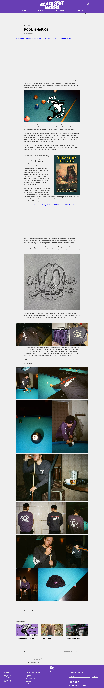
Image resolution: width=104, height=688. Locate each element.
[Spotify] (71, 680)
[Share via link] (32, 611)
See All (86, 621)
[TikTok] (76, 680)
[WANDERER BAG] (77, 630)
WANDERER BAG (73, 639)
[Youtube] (78, 680)
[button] (86, 13)
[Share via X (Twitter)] (28, 611)
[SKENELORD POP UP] (27, 630)
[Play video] (52, 58)
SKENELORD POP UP (26, 639)
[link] (88, 3)
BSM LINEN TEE (49, 639)
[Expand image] (34, 334)
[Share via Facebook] (24, 611)
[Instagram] (73, 680)
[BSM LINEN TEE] (52, 630)
